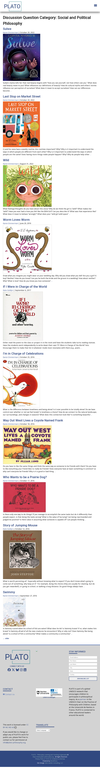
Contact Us (10, 694)
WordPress (53, 761)
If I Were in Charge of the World (25, 286)
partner (83, 699)
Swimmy (9, 592)
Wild (6, 160)
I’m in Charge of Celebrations (23, 353)
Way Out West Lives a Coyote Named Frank (33, 420)
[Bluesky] (17, 669)
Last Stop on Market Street (21, 96)
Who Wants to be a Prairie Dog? (25, 477)
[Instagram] (21, 669)
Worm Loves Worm (16, 220)
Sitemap (62, 759)
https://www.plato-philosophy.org (43, 757)
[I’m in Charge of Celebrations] (21, 407)
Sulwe (7, 29)
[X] (13, 669)
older (6, 638)
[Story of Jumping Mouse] (22, 578)
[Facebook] (9, 669)
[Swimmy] (14, 626)
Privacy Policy (39, 759)
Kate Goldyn (8, 290)
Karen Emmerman (10, 32)
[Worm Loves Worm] (27, 273)
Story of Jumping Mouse (20, 525)
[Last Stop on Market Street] (21, 146)
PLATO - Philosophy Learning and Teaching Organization (49, 755)
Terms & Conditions (51, 759)
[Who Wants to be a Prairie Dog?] (24, 511)
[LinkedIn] (25, 669)
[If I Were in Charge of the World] (23, 340)
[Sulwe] (21, 80)
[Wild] (27, 206)
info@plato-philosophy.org (14, 742)
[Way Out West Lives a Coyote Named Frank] (27, 463)
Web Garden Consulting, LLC (54, 763)
